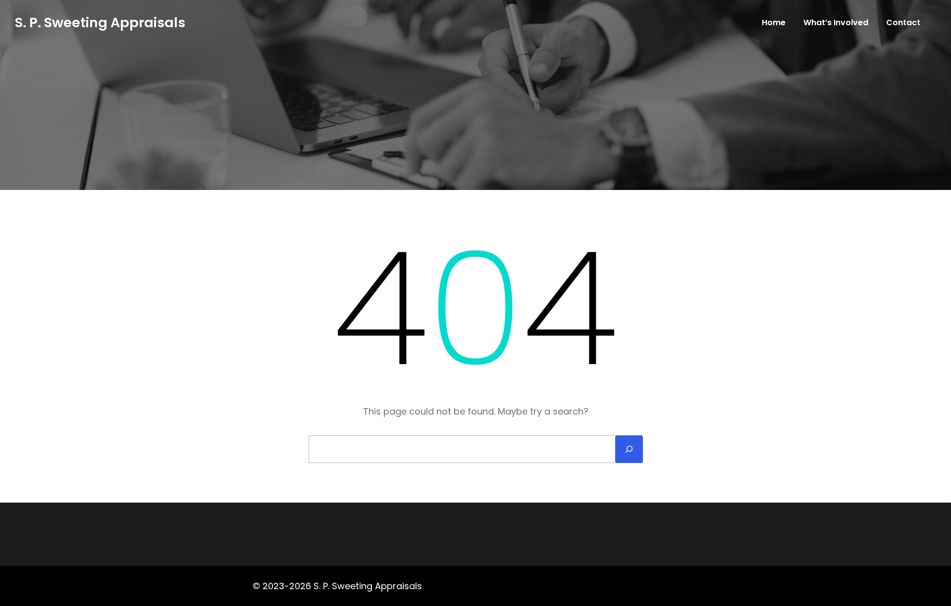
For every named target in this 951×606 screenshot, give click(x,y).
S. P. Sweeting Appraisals (100, 22)
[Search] (629, 449)
